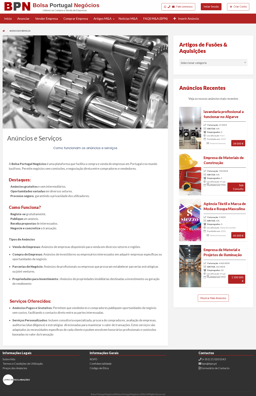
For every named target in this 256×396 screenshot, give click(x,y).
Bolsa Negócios (66, 5)
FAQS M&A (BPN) (155, 18)
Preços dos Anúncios (15, 368)
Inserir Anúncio (188, 18)
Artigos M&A (102, 18)
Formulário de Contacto (215, 368)
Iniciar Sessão (211, 6)
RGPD (93, 359)
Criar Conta (240, 6)
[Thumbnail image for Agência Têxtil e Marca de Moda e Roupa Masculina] (189, 220)
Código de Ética (99, 368)
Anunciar (23, 18)
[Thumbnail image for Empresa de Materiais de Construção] (189, 174)
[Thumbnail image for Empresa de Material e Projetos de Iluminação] (189, 266)
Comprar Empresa (75, 18)
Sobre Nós (9, 359)
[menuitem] (178, 6)
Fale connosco (184, 6)
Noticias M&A (128, 18)
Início (8, 18)
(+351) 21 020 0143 (214, 359)
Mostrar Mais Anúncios (213, 298)
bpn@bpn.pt (209, 363)
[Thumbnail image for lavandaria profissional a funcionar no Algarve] (189, 128)
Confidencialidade (100, 363)
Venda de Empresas (218, 143)
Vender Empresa (46, 18)
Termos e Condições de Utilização (23, 363)
